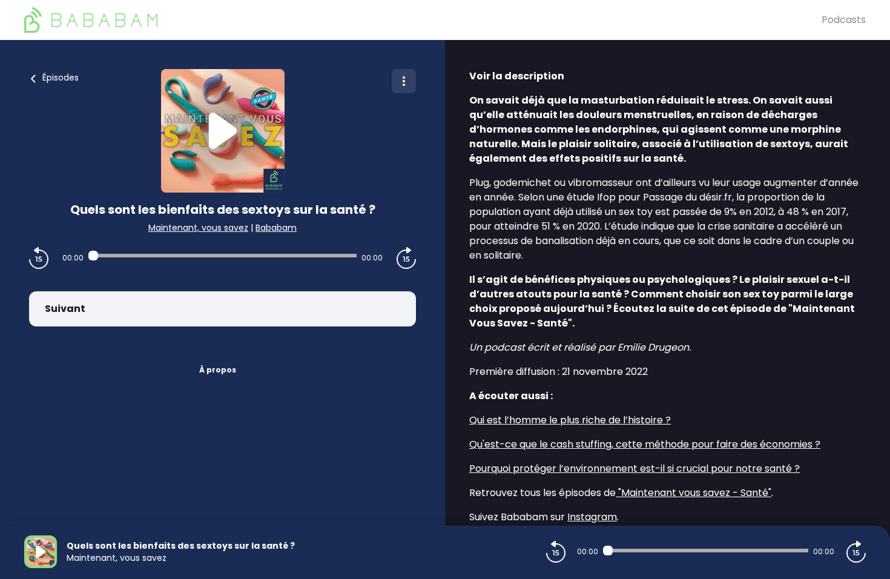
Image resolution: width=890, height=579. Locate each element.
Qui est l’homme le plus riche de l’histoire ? (570, 420)
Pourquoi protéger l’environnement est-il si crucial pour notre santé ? (634, 468)
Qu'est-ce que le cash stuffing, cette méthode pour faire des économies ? (644, 444)
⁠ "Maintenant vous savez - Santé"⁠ (693, 493)
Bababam (276, 228)
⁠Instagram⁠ (592, 517)
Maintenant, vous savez (198, 228)
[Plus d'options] (404, 81)
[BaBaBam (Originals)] (423, 20)
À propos (217, 370)
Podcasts (844, 20)
